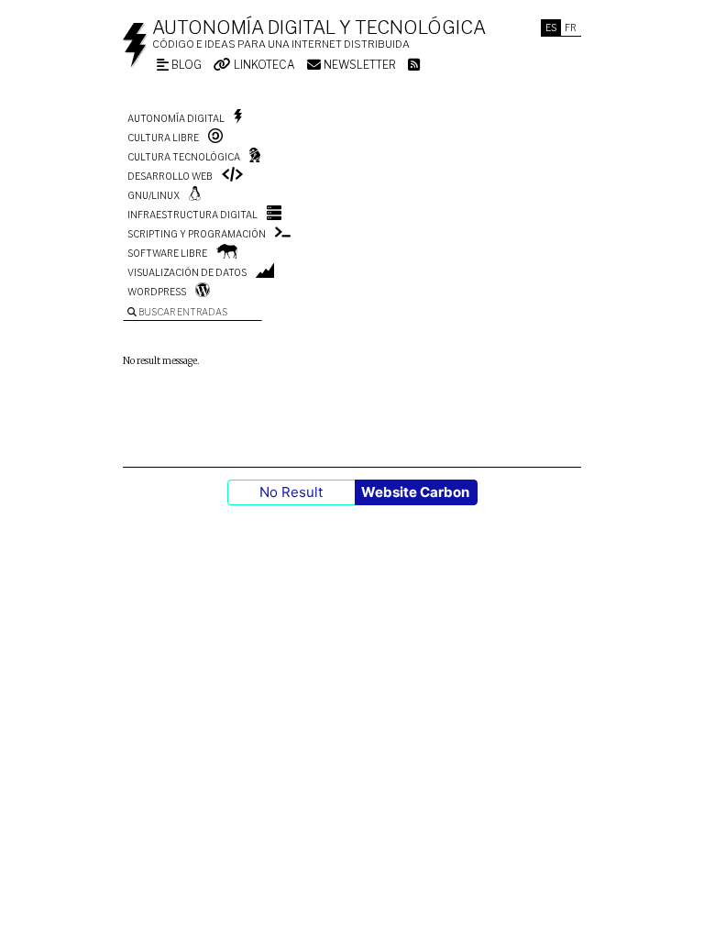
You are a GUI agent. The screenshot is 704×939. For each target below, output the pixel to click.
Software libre (167, 253)
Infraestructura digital (192, 214)
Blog (185, 65)
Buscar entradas (182, 311)
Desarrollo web (170, 176)
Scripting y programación (196, 233)
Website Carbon (415, 492)
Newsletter (358, 65)
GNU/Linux (153, 195)
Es (550, 27)
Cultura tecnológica (183, 156)
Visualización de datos (187, 272)
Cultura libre (163, 137)
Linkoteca (263, 65)
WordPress (156, 291)
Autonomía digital (176, 118)
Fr (571, 27)
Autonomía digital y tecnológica (319, 28)
